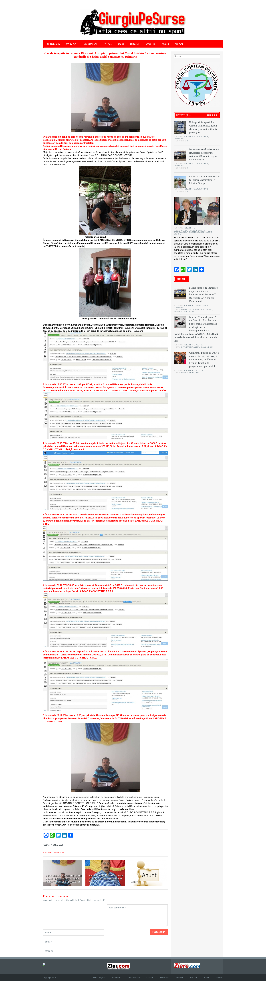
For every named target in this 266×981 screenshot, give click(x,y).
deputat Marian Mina (190, 347)
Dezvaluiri (150, 44)
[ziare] (118, 966)
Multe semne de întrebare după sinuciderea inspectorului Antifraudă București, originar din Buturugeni (203, 294)
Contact (179, 44)
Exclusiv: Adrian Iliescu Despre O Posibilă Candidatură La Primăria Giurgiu (204, 180)
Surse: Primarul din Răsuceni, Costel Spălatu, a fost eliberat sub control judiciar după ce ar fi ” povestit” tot (64, 878)
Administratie (90, 44)
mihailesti (178, 311)
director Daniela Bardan (200, 232)
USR (197, 373)
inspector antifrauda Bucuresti (196, 309)
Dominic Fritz (187, 373)
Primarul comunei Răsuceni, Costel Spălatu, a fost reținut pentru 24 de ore (106, 878)
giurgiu (177, 234)
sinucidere (189, 311)
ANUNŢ (135, 881)
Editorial (134, 44)
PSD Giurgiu (207, 347)
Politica (107, 44)
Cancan (165, 44)
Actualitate (71, 44)
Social (121, 44)
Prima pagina (53, 44)
